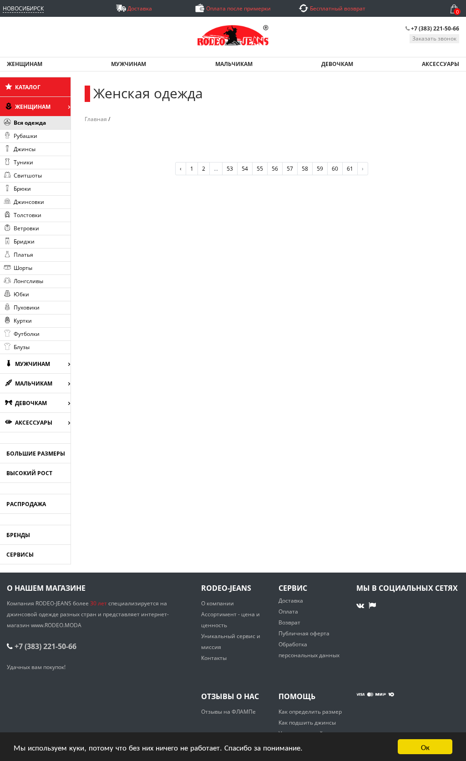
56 (275, 168)
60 (335, 168)
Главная (96, 119)
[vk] (361, 605)
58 (305, 168)
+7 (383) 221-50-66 (435, 28)
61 (350, 168)
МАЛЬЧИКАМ (234, 64)
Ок (425, 746)
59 (320, 168)
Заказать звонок (434, 38)
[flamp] (372, 605)
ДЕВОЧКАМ (337, 64)
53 (230, 168)
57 (290, 168)
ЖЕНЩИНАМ (24, 64)
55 (260, 168)
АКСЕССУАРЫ (440, 64)
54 (245, 168)
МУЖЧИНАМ (128, 64)
